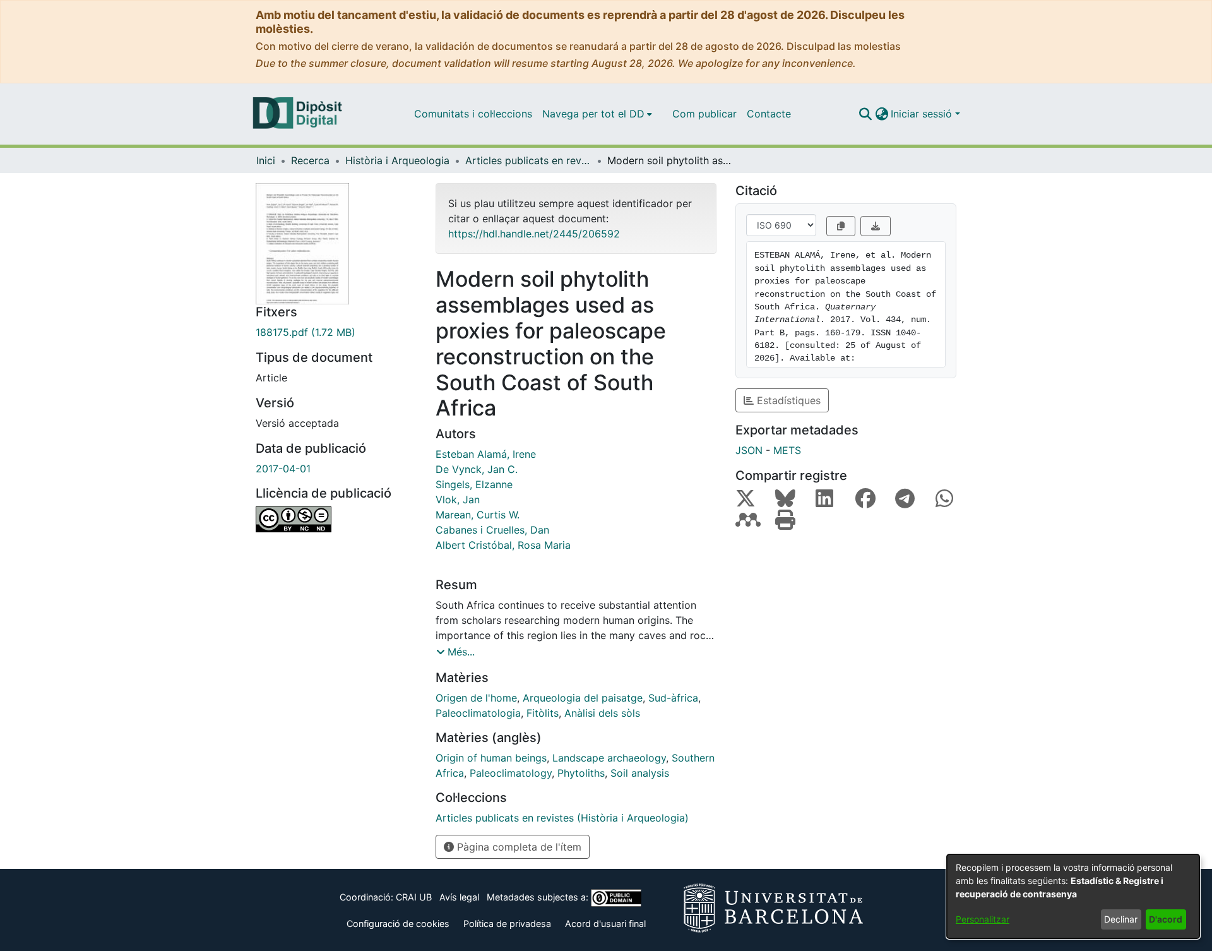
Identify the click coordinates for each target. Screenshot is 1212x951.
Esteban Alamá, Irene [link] (486, 454)
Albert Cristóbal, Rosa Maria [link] (503, 545)
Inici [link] (265, 160)
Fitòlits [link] (542, 713)
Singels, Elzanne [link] (474, 484)
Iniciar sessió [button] (923, 113)
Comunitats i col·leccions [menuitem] (473, 113)
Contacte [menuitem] (769, 113)
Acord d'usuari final (605, 923)
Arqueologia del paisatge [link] (583, 697)
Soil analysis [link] (639, 773)
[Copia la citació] (840, 226)
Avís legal (459, 897)
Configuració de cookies (398, 923)
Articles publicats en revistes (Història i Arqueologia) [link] (528, 160)
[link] (336, 332)
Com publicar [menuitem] (704, 113)
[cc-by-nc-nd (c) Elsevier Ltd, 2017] (336, 519)
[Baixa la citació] (875, 226)
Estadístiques (787, 400)
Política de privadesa (507, 923)
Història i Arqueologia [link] (397, 160)
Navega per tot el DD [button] (593, 113)
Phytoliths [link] (581, 773)
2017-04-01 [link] (283, 468)
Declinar (1121, 919)
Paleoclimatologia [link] (478, 713)
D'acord (1165, 919)
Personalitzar (982, 919)
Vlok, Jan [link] (458, 499)
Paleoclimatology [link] (511, 773)
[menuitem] (597, 113)
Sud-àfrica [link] (673, 697)
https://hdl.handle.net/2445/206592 (534, 233)
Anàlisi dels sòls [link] (602, 713)
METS (787, 450)
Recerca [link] (310, 160)
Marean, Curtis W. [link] (478, 514)
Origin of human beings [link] (491, 757)
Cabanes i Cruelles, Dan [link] (492, 529)
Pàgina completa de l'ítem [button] (517, 846)
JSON (749, 450)
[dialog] (1073, 896)
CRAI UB (414, 897)
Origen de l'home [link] (476, 697)
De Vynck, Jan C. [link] (477, 469)
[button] (865, 113)
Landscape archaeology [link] (609, 757)
